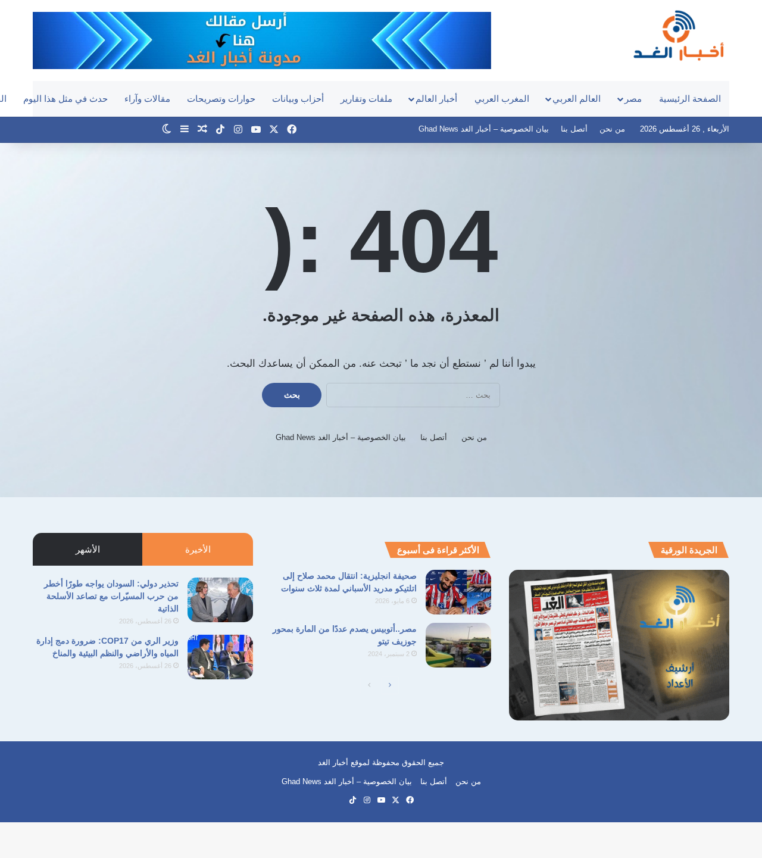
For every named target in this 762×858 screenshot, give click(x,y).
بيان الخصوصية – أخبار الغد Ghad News (484, 128)
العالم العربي (576, 98)
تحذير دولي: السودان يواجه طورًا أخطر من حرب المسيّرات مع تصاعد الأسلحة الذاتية (111, 596)
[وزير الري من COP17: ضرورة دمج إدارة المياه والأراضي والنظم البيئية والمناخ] (220, 657)
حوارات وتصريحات (221, 98)
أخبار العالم (436, 98)
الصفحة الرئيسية (690, 98)
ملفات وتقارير (366, 98)
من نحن (612, 128)
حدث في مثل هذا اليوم (65, 98)
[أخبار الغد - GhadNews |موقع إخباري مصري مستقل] (678, 35)
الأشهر (88, 549)
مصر (633, 98)
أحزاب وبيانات (298, 98)
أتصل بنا (574, 128)
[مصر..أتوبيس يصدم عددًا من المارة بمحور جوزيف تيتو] (458, 645)
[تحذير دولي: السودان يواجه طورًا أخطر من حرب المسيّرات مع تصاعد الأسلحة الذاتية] (220, 600)
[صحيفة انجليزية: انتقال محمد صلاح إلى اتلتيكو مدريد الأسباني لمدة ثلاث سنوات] (458, 592)
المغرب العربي (501, 98)
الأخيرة (198, 549)
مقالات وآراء (147, 98)
